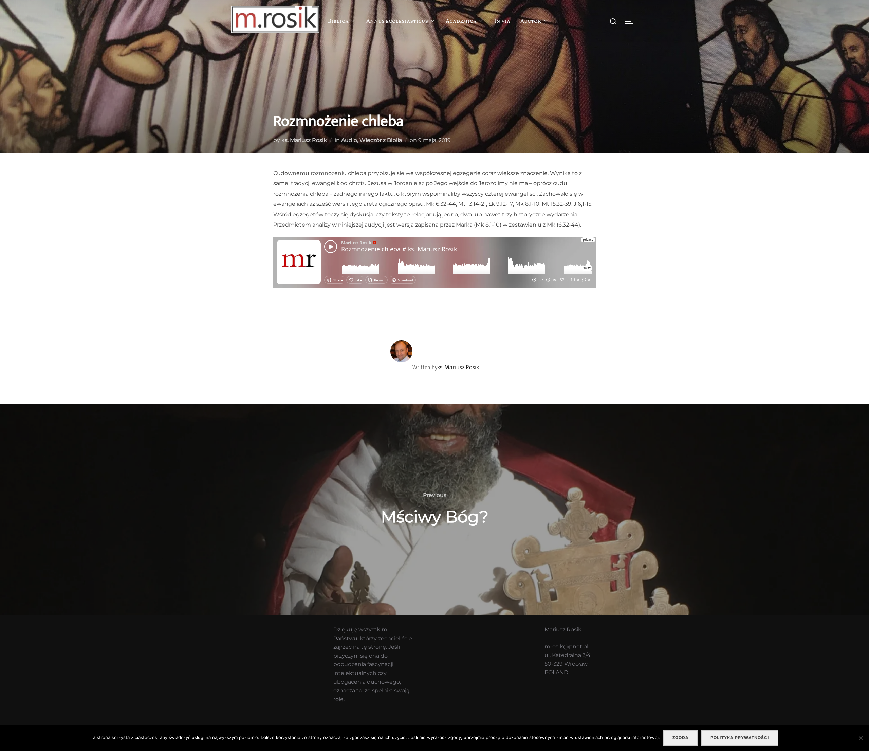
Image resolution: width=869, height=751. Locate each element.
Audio (349, 140)
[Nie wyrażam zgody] (860, 738)
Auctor (530, 21)
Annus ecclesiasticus (397, 21)
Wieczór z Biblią (380, 140)
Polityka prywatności (739, 737)
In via (502, 21)
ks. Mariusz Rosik (304, 140)
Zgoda (680, 737)
